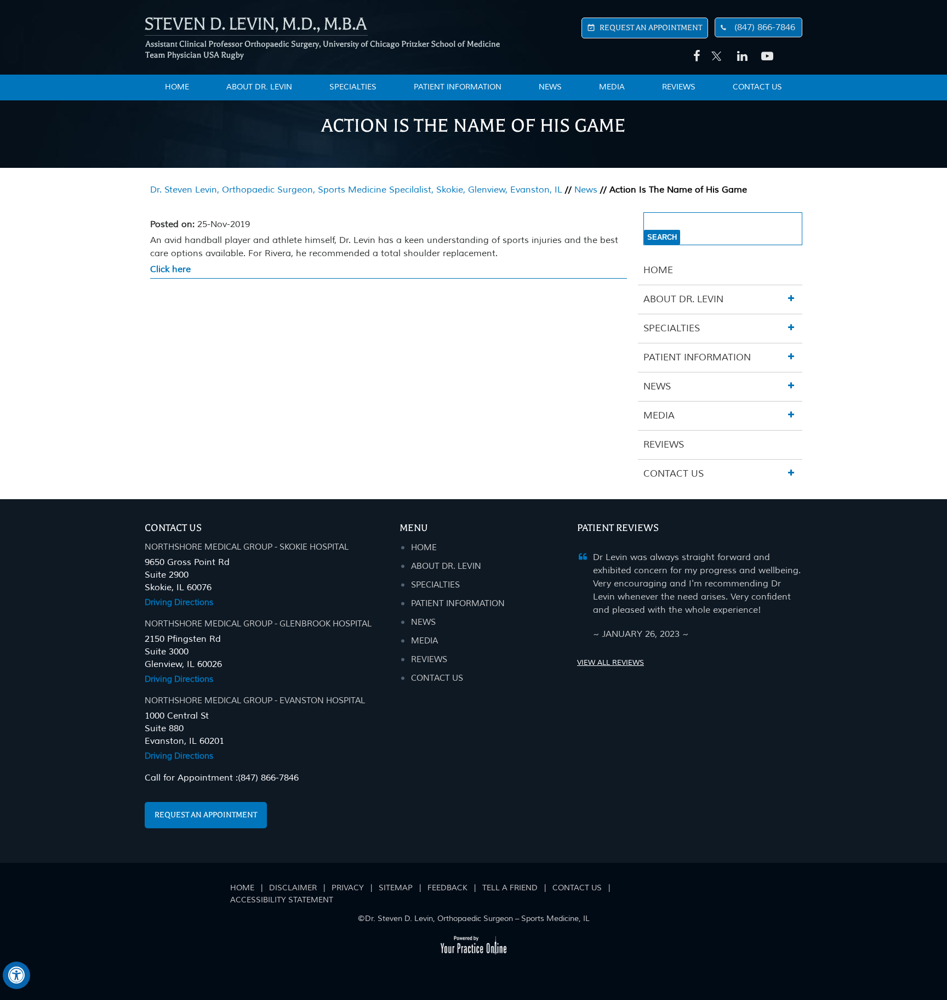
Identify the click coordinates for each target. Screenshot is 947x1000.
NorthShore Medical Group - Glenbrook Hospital (258, 624)
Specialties (352, 87)
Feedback (447, 887)
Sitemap (396, 887)
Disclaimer (293, 887)
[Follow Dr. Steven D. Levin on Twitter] (717, 50)
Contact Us (757, 87)
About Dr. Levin (259, 87)
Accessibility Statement (281, 900)
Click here (170, 269)
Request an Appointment (206, 815)
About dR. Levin (446, 566)
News (550, 87)
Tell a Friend (510, 887)
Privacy (348, 887)
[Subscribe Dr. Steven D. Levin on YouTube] (765, 56)
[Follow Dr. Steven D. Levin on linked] (741, 56)
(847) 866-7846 (764, 27)
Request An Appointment (651, 27)
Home (658, 270)
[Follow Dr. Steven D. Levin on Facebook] (694, 56)
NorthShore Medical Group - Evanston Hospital (255, 701)
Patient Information (457, 87)
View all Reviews (610, 662)
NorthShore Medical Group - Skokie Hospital (247, 547)
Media (612, 87)
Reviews (678, 87)
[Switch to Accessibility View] (16, 975)
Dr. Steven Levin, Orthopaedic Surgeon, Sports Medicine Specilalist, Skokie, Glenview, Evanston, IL (356, 189)
